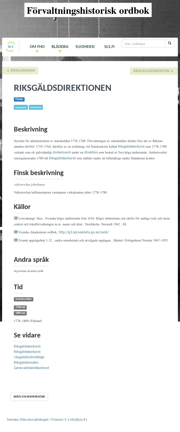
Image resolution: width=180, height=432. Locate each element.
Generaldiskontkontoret (31, 368)
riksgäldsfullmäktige (29, 357)
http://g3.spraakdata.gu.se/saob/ (84, 232)
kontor (30, 147)
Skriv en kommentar (29, 397)
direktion (91, 152)
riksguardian (22, 71)
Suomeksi (85, 47)
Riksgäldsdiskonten (151, 71)
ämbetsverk (62, 152)
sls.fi (109, 47)
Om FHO (37, 47)
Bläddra (60, 47)
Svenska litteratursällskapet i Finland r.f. (37, 420)
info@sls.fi (77, 420)
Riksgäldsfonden (26, 363)
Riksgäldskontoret (131, 147)
